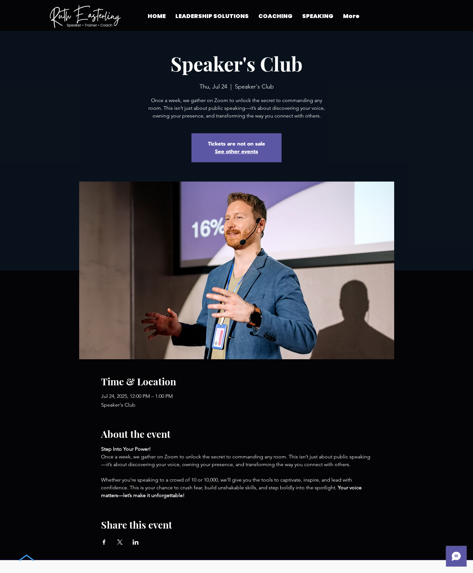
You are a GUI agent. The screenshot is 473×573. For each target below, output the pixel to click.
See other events (236, 151)
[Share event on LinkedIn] (136, 542)
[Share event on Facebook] (104, 542)
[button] (275, 16)
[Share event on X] (120, 542)
